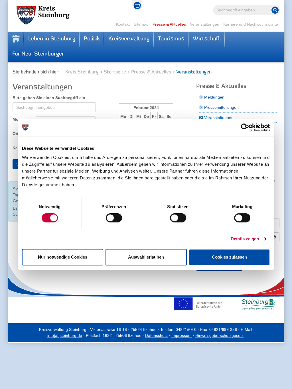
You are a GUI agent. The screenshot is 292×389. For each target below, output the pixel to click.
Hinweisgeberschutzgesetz (219, 335)
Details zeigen (245, 238)
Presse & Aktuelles (169, 24)
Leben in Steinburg (51, 39)
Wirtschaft (206, 39)
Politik (92, 39)
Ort (16, 133)
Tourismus (171, 39)
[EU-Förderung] (199, 303)
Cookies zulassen (229, 257)
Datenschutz (156, 335)
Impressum (181, 335)
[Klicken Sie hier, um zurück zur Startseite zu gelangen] (16, 39)
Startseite (115, 72)
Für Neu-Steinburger (38, 54)
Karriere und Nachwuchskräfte (250, 24)
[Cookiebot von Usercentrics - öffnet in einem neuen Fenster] (245, 127)
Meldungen (214, 97)
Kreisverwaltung (128, 39)
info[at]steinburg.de (64, 335)
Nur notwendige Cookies (62, 257)
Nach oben (260, 380)
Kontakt (123, 24)
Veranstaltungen (204, 24)
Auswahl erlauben (146, 257)
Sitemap (141, 24)
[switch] (114, 217)
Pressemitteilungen (221, 107)
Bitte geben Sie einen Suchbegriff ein (49, 97)
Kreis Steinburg (82, 72)
